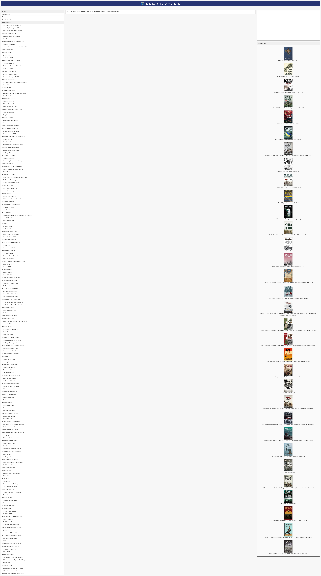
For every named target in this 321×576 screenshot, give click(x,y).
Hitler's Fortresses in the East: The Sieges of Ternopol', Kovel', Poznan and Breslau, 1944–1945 (288, 488)
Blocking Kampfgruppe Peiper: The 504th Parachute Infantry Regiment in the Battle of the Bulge (288, 424)
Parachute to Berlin (288, 250)
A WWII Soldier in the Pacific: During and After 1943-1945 (288, 108)
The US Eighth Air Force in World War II (288, 203)
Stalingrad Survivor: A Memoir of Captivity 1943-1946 (288, 92)
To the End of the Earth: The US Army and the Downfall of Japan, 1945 (288, 235)
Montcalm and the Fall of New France (288, 60)
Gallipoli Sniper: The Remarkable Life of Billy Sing (288, 376)
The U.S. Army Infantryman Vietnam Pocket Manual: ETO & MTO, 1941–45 (288, 520)
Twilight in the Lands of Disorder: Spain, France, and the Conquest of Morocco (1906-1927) (288, 282)
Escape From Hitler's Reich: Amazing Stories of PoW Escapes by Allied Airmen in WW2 (288, 155)
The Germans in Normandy (288, 503)
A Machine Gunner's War (288, 392)
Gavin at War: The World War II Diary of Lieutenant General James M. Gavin (288, 298)
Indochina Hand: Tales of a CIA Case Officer (288, 171)
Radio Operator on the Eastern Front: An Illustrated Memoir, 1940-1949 (288, 553)
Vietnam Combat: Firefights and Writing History (288, 219)
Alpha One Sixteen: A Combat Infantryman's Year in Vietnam (288, 456)
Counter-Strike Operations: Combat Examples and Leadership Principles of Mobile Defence (288, 440)
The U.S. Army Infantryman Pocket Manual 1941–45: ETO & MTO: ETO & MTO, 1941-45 (288, 537)
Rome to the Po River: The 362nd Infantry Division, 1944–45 (288, 266)
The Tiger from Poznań (288, 472)
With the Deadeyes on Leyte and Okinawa (288, 76)
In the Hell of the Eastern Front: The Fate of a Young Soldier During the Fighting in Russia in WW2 (288, 408)
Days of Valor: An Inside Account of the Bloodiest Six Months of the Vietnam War (288, 361)
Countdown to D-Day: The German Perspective (288, 187)
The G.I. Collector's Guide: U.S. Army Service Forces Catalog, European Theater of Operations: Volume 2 (288, 345)
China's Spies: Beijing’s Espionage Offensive (288, 123)
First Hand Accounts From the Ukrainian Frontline (288, 139)
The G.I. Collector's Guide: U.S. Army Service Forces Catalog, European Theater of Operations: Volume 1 (288, 330)
